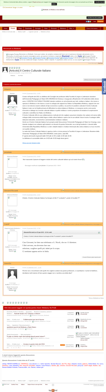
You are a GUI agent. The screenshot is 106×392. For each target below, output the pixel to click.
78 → (19, 347)
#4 (62, 224)
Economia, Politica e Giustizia (15, 312)
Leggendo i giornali (33, 380)
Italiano (23, 384)
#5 (62, 263)
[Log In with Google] (91, 21)
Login (94, 21)
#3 (62, 190)
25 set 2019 (83, 314)
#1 (62, 89)
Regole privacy (37, 2)
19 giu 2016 (83, 346)
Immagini (38, 28)
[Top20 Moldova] (53, 390)
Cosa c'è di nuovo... (93, 28)
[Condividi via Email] (18, 302)
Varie (8, 319)
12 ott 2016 (83, 327)
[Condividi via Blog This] (27, 302)
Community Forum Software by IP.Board (94, 384)
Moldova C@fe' (22, 380)
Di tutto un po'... (16, 319)
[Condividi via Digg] (8, 302)
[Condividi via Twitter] (3, 302)
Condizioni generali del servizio (96, 380)
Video (46, 28)
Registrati (100, 21)
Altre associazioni (26, 334)
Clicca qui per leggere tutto (31, 143)
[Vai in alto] (53, 385)
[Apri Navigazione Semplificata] (101, 28)
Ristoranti (54, 28)
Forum (13, 28)
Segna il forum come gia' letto (35, 384)
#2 (62, 152)
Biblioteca (63, 28)
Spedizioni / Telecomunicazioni (21, 325)
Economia (29, 312)
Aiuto (46, 384)
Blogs (20, 28)
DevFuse (100, 63)
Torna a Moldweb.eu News (96, 298)
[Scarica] (24, 302)
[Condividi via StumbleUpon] (16, 302)
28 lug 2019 (83, 321)
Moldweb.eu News (45, 380)
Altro (71, 28)
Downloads (28, 28)
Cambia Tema (14, 384)
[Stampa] (21, 302)
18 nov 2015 (83, 340)
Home (5, 28)
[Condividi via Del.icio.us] (10, 302)
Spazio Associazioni (12, 334)
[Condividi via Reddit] (13, 302)
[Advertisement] (53, 40)
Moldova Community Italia (8, 380)
